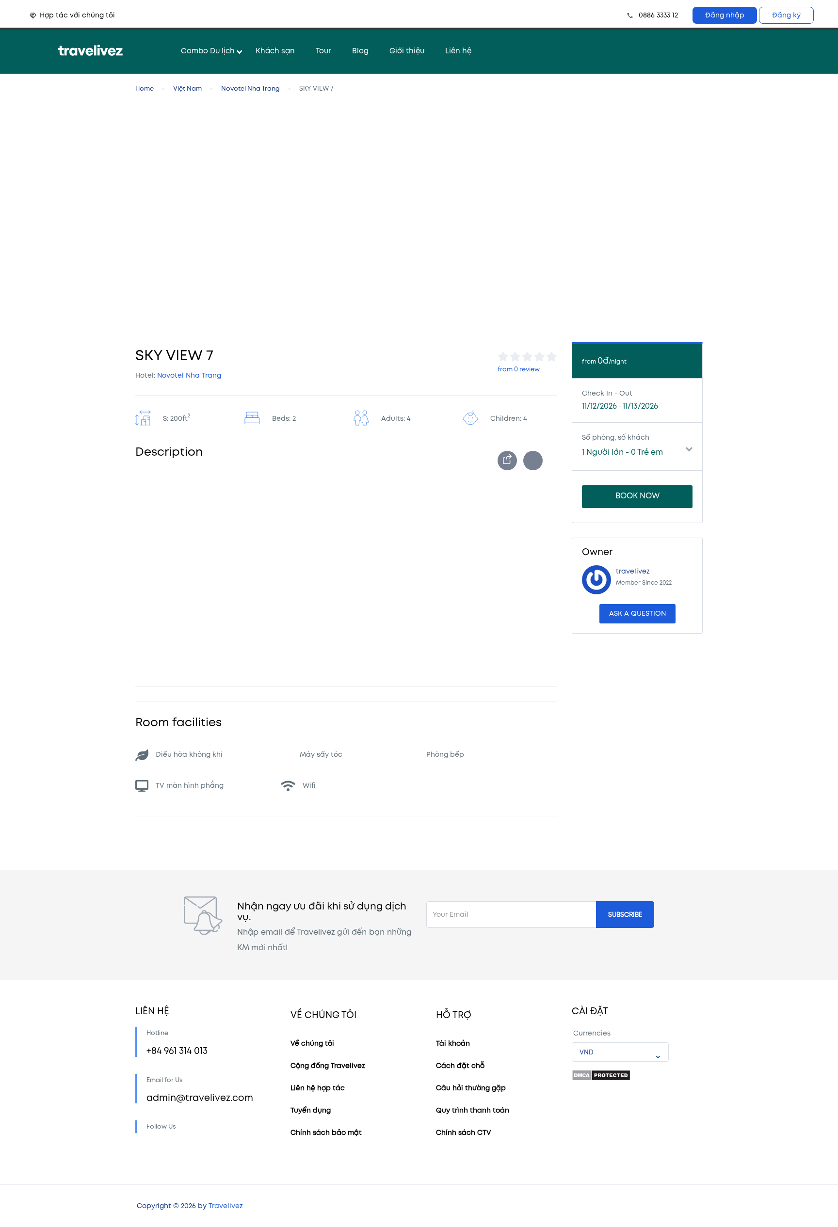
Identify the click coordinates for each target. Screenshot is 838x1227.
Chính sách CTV (463, 1133)
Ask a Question (637, 613)
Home (144, 89)
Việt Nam (187, 89)
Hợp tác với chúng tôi (77, 15)
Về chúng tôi (312, 1043)
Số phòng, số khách (615, 437)
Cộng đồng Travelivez (327, 1066)
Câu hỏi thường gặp (471, 1088)
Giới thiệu (406, 51)
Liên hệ (458, 51)
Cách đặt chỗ (460, 1066)
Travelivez (226, 1206)
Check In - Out (607, 393)
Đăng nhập (724, 15)
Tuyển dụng (310, 1110)
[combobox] (620, 1052)
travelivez (633, 571)
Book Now (637, 496)
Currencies (592, 1033)
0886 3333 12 (658, 15)
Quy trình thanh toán (472, 1110)
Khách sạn (275, 51)
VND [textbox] (587, 1052)
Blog (360, 51)
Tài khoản (453, 1043)
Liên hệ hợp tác (317, 1088)
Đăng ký (786, 15)
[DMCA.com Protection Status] (601, 1075)
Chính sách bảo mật (326, 1133)
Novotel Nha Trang (250, 89)
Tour (323, 51)
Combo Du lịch (208, 51)
